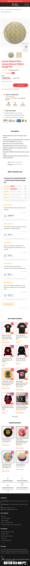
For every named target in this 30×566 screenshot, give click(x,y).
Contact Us (3, 538)
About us (3, 516)
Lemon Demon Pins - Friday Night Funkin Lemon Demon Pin (7, 466)
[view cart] (28, 5)
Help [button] (27, 564)
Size (3, 75)
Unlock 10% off (3, 559)
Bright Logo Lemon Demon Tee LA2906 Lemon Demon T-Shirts (7, 337)
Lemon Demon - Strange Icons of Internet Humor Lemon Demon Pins (7, 383)
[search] (25, 5)
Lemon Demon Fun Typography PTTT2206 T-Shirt (22, 337)
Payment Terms (5, 534)
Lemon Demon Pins (6, 12)
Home (2, 9)
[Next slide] (27, 32)
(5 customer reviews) (14, 70)
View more (15, 416)
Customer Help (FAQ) (6, 540)
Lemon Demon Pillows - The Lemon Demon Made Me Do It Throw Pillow (22, 407)
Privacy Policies (4, 520)
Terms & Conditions (5, 518)
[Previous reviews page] (19, 308)
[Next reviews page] (26, 308)
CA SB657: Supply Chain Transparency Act (11, 524)
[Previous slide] (3, 32)
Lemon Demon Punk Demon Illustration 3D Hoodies (7, 360)
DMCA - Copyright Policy (7, 522)
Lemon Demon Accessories (13, 9)
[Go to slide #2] (19, 55)
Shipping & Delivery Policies (7, 531)
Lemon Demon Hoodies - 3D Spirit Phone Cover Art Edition (8, 407)
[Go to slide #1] (11, 55)
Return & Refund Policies (7, 536)
